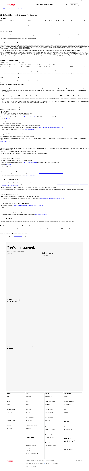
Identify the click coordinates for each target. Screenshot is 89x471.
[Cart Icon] (81, 4)
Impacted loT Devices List (5, 141)
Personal (9, 0)
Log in (46, 398)
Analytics (34, 466)
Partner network (48, 432)
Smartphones (28, 396)
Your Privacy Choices (40, 463)
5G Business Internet (30, 420)
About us (66, 396)
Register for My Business (50, 401)
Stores (77, 0)
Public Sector (9, 428)
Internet (41, 4)
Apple (27, 401)
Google (27, 406)
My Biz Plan (28, 412)
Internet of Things (10, 412)
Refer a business (48, 448)
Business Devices (29, 398)
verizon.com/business (18, 236)
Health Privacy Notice (30, 463)
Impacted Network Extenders (29, 129)
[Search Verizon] (74, 5)
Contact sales (13, 301)
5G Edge (8, 417)
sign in (16, 346)
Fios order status (48, 406)
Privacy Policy (41, 460)
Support (72, 0)
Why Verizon (66, 415)
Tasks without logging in (49, 409)
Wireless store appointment (31, 445)
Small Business (9, 423)
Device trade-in (48, 440)
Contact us (67, 0)
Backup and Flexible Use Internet (32, 425)
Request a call (28, 442)
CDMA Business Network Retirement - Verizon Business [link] (13, 8)
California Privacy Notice (49, 460)
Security (8, 404)
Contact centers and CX (11, 409)
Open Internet (29, 466)
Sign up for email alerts (68, 449)
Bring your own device (30, 415)
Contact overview (29, 440)
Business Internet (10, 398)
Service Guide (67, 432)
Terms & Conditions (34, 460)
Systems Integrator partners (50, 434)
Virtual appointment (29, 448)
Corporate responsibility (69, 401)
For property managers (49, 437)
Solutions (46, 4)
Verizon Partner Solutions (50, 429)
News (65, 409)
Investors (66, 412)
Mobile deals (28, 428)
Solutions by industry (11, 420)
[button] (81, 1)
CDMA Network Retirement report (30, 116)
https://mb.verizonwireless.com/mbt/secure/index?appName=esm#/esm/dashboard (27, 205)
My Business (8, 118)
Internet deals (28, 431)
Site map (28, 460)
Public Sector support (49, 417)
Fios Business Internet (30, 417)
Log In (67, 4)
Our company (67, 398)
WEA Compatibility (68, 429)
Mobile (37, 4)
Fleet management (10, 415)
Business (14, 0)
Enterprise (9, 425)
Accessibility (47, 420)
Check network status (49, 412)
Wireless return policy (49, 442)
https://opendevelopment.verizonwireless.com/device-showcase (51, 127)
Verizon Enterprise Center (50, 415)
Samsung (27, 404)
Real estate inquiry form (30, 450)
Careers (66, 406)
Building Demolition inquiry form (32, 453)
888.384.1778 (45, 255)
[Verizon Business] (11, 4)
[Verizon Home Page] (10, 461)
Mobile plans (28, 409)
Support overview (48, 396)
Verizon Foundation (68, 404)
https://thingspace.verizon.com (40, 214)
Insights (51, 4)
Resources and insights (68, 424)
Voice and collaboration (11, 406)
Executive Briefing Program (50, 445)
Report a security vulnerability (70, 426)
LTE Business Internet (30, 423)
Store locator (47, 404)
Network (8, 401)
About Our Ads (55, 463)
